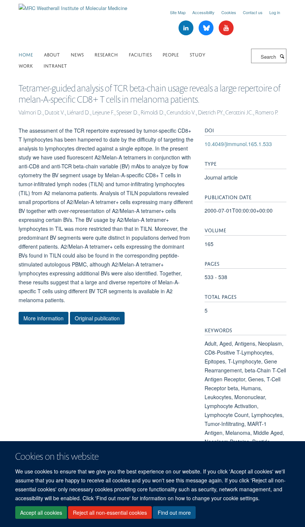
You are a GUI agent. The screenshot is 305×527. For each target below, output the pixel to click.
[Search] (282, 56)
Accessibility (203, 12)
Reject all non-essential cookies (110, 512)
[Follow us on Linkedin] (187, 28)
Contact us (253, 12)
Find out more (174, 512)
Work (26, 65)
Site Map (178, 12)
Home (26, 54)
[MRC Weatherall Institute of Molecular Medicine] (73, 5)
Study (197, 54)
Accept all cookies (41, 512)
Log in (274, 12)
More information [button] (43, 318)
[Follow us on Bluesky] (207, 28)
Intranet (55, 65)
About (52, 54)
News (77, 54)
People (171, 54)
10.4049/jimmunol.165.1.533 (238, 144)
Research (106, 54)
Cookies (228, 12)
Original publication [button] (97, 318)
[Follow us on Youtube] (226, 28)
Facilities (140, 54)
